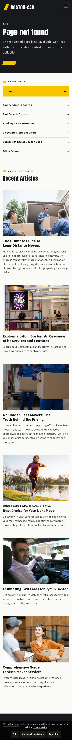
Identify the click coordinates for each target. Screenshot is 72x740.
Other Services (12, 151)
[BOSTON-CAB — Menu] (66, 6)
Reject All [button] (54, 734)
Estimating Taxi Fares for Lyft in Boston (36, 589)
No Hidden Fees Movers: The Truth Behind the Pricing (27, 417)
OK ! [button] (15, 734)
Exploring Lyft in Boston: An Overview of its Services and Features (34, 339)
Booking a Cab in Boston (18, 123)
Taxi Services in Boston (17, 105)
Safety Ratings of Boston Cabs (22, 142)
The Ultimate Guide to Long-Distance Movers (21, 243)
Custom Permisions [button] (33, 734)
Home (9, 91)
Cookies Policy (40, 727)
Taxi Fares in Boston (15, 114)
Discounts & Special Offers (19, 133)
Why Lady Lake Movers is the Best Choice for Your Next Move (29, 508)
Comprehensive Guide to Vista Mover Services (22, 670)
